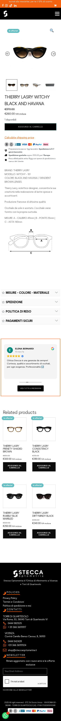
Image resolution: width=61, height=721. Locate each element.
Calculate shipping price (19, 137)
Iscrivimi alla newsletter (17, 690)
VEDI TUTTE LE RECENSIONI (30, 388)
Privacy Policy (10, 598)
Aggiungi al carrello (30, 127)
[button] (5, 715)
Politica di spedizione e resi (17, 605)
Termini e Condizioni (13, 601)
